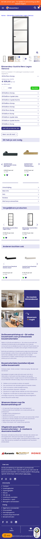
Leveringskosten (8, 488)
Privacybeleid (7, 510)
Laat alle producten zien (11, 128)
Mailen (31, 531)
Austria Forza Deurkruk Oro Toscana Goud (28, 165)
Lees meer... (27, 474)
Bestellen (35, 88)
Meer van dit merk (9, 134)
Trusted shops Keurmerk (11, 515)
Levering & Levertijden (10, 497)
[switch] (37, 536)
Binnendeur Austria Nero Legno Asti (29, 228)
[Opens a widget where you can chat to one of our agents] (7, 535)
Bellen (12, 531)
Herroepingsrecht (8, 512)
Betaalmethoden (8, 517)
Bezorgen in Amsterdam (11, 502)
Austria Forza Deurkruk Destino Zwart (10, 267)
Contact (6, 486)
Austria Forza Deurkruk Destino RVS (29, 267)
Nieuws (5, 493)
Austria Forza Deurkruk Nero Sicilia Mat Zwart (10, 165)
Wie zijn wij (6, 495)
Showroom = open (9, 499)
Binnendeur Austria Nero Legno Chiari (10, 228)
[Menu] (2, 8)
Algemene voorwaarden (11, 508)
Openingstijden (8, 491)
